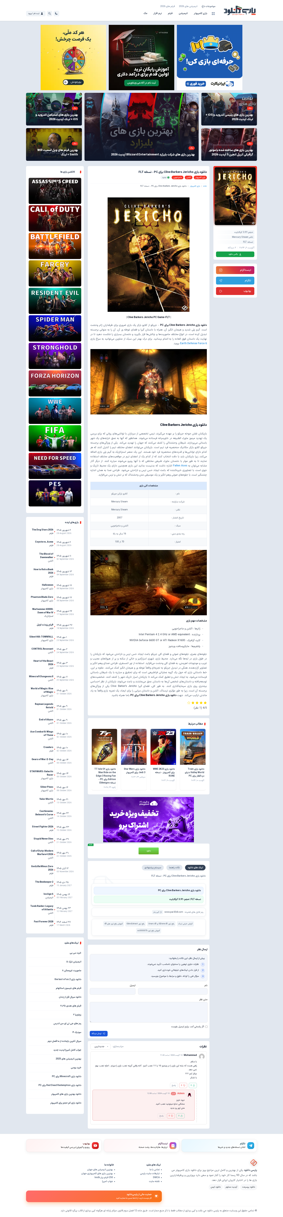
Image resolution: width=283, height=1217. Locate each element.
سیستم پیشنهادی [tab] (152, 867)
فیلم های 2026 (167, 6)
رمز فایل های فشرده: (193, 912)
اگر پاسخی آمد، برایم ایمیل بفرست (187, 1026)
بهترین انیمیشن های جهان (100, 1169)
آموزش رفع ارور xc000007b (148, 930)
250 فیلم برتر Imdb (103, 1177)
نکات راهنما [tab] (174, 867)
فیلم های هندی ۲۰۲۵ (70, 1006)
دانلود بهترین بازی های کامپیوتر (66, 1094)
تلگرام (248, 281)
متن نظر (203, 999)
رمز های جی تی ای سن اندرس (67, 1023)
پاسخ (174, 1085)
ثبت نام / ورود (33, 13)
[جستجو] (49, 13)
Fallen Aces (180, 466)
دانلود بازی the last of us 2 (67, 979)
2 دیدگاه (232, 248)
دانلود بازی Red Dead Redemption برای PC (59, 1085)
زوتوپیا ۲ (77, 1014)
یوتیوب (247, 291)
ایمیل (132, 985)
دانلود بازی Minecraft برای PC (66, 1076)
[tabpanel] (149, 905)
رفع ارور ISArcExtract (135, 923)
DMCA (156, 1177)
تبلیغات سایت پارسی (150, 1173)
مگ (145, 13)
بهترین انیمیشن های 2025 (68, 1059)
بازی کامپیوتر (200, 13)
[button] (149, 890)
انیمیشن (183, 13)
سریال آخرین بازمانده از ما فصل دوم (64, 1041)
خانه (205, 186)
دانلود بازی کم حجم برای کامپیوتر (65, 1103)
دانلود (148, 850)
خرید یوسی (76, 1067)
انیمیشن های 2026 (188, 6)
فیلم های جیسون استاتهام (68, 988)
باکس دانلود (233, 254)
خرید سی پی (75, 953)
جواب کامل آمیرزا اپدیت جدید (67, 1050)
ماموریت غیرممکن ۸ (71, 970)
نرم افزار (157, 13)
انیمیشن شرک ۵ (73, 962)
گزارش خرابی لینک (185, 923)
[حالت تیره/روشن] (56, 13)
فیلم (170, 13)
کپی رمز (156, 912)
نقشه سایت (154, 1181)
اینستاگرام (245, 270)
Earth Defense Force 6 (193, 343)
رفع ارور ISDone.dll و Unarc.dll (161, 923)
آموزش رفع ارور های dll (113, 923)
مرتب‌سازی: (118, 1046)
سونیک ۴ (76, 1032)
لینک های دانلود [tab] (195, 867)
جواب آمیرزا (107, 1181)
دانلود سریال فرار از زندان (70, 997)
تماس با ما (155, 1169)
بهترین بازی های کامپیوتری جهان (97, 1173)
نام (206, 985)
